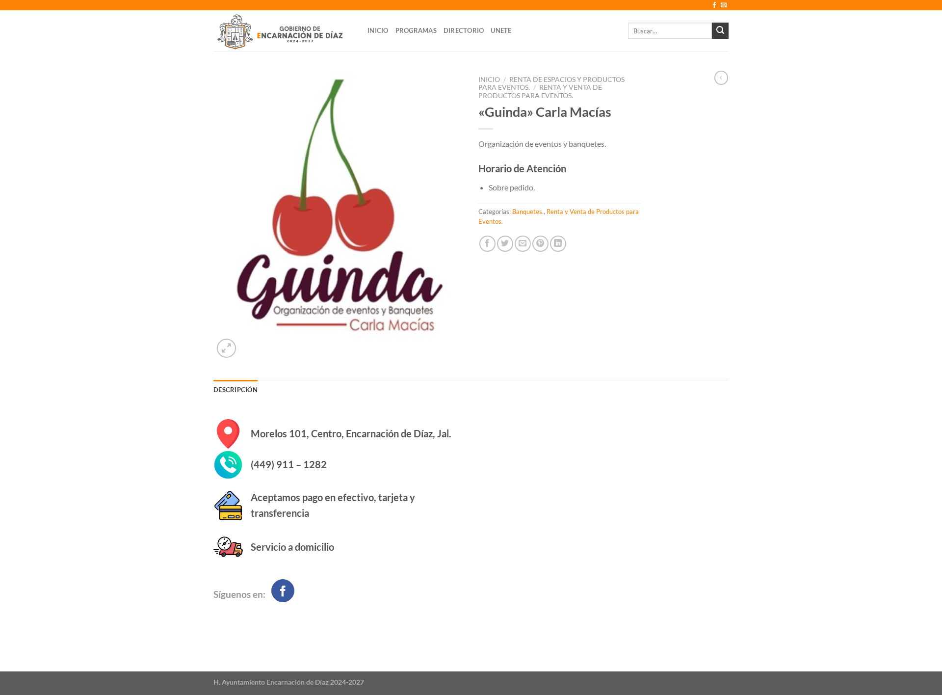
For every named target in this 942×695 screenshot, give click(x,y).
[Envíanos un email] (724, 5)
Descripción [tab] (235, 390)
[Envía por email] (523, 244)
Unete (501, 30)
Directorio (464, 30)
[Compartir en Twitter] (505, 244)
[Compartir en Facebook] (487, 244)
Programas (416, 30)
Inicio (378, 30)
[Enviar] (720, 31)
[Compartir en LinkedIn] (558, 244)
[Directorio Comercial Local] (283, 30)
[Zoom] (226, 348)
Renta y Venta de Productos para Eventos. (540, 91)
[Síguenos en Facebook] (714, 5)
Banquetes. (528, 211)
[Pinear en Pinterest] (540, 244)
